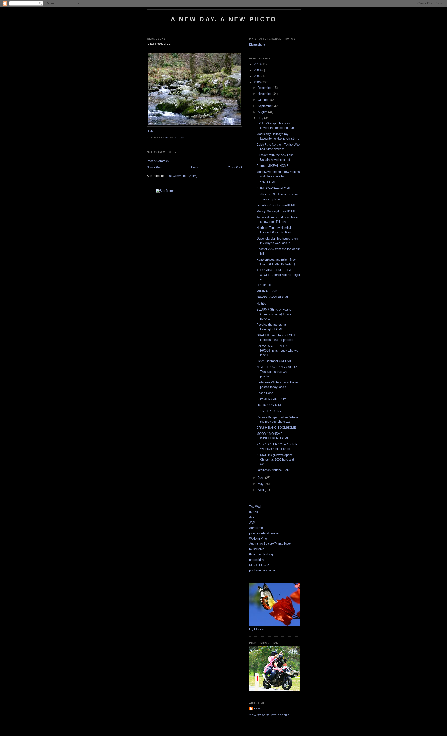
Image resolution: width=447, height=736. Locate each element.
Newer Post (154, 167)
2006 (257, 82)
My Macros (256, 629)
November (265, 94)
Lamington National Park (273, 470)
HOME (151, 131)
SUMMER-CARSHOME (272, 399)
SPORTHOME (266, 182)
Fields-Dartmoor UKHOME (274, 361)
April (261, 490)
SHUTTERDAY (259, 565)
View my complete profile (269, 715)
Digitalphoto (257, 44)
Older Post (235, 167)
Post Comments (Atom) (181, 176)
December (265, 87)
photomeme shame (262, 570)
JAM (252, 522)
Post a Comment (158, 161)
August (263, 112)
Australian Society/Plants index (270, 543)
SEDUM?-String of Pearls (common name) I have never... (274, 314)
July (261, 118)
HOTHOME (264, 285)
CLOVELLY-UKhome (270, 411)
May (261, 484)
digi (251, 517)
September (265, 106)
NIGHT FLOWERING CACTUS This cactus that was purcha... (277, 371)
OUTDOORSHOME (270, 405)
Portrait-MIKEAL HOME (273, 166)
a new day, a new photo (224, 19)
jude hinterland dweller (264, 533)
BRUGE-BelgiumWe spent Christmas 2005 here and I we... (276, 459)
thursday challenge (261, 554)
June (261, 477)
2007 (257, 76)
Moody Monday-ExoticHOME (276, 211)
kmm (257, 708)
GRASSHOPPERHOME (273, 297)
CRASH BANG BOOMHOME (276, 427)
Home (195, 167)
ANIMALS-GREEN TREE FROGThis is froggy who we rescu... (277, 350)
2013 (257, 64)
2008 (257, 70)
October (263, 100)
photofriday (256, 559)
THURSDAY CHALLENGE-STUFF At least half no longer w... (278, 274)
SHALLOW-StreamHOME (274, 188)
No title (261, 303)
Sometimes (256, 528)
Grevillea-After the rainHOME (276, 205)
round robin (256, 549)
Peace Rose (265, 393)
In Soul (254, 512)
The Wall (255, 506)
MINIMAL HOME (268, 291)
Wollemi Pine (258, 538)
